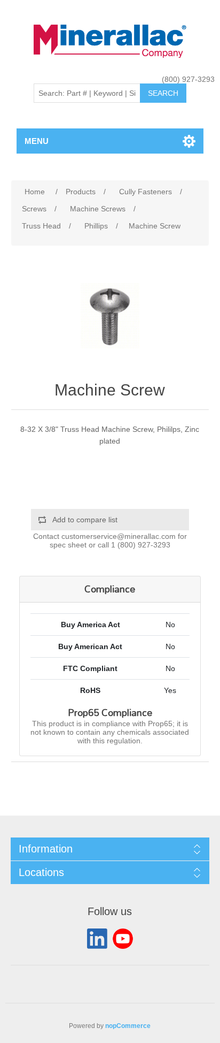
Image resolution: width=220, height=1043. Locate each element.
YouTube (123, 938)
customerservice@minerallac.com (118, 536)
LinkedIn (97, 938)
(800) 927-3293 (188, 79)
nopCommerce (128, 1026)
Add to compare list (84, 519)
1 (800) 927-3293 (140, 544)
